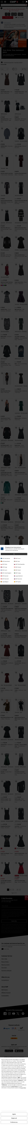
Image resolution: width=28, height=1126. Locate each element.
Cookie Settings (14, 1086)
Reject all (14, 1118)
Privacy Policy (23, 1087)
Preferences (14, 1122)
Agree (14, 1114)
